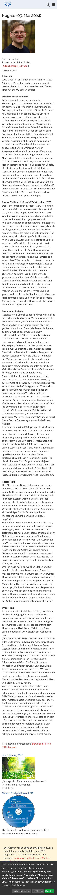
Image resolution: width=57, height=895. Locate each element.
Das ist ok (49, 891)
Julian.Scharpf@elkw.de (15, 65)
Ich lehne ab (38, 891)
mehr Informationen (22, 891)
